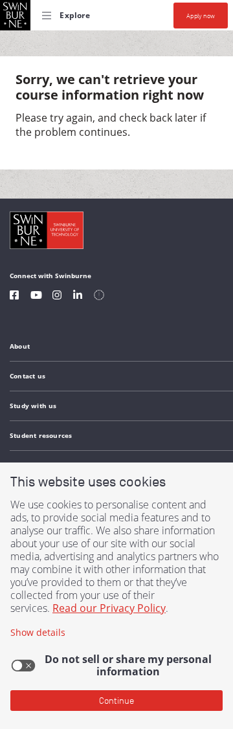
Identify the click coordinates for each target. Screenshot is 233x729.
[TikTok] (99, 296)
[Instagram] (56, 296)
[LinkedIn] (77, 296)
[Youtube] (36, 296)
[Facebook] (14, 296)
